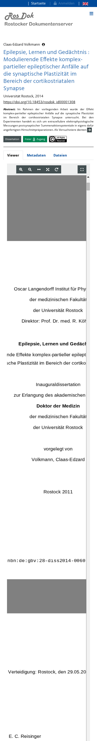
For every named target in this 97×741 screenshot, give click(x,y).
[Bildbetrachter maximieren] (82, 169)
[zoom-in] (20, 169)
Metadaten (36, 155)
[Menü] (91, 13)
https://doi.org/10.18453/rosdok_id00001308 (39, 102)
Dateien (60, 155)
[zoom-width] (39, 169)
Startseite (38, 3)
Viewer (13, 155)
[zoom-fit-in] (47, 169)
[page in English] (83, 3)
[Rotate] (56, 169)
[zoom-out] (30, 169)
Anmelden (65, 3)
